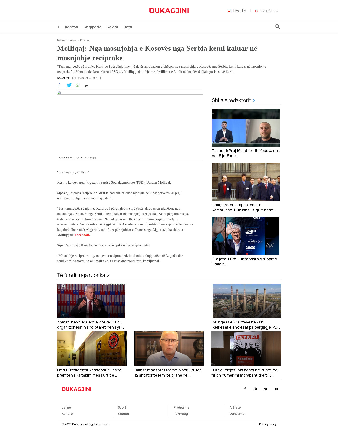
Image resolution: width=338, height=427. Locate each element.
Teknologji (181, 414)
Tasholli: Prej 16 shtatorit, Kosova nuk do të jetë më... (246, 153)
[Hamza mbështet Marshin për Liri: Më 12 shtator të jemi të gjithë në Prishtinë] (169, 348)
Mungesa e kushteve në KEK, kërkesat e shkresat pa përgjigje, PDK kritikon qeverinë (246, 325)
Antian (66, 78)
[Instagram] (255, 389)
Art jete (235, 407)
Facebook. (82, 235)
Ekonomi (124, 414)
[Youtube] (276, 389)
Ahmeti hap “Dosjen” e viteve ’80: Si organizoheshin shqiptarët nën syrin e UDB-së (90, 325)
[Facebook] (59, 85)
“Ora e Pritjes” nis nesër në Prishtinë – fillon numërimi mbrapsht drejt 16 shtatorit (245, 373)
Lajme (73, 40)
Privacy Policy (267, 424)
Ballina (61, 40)
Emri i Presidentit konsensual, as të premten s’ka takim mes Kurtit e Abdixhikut (89, 373)
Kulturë (67, 414)
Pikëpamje (181, 407)
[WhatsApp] (77, 85)
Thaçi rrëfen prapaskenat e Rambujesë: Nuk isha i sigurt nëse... (244, 207)
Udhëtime (237, 414)
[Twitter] (68, 85)
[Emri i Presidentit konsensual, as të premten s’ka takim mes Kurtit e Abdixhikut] (92, 348)
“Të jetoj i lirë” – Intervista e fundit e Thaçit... (244, 261)
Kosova (85, 40)
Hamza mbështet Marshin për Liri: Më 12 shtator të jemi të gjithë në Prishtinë (168, 373)
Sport (122, 407)
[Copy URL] (86, 85)
